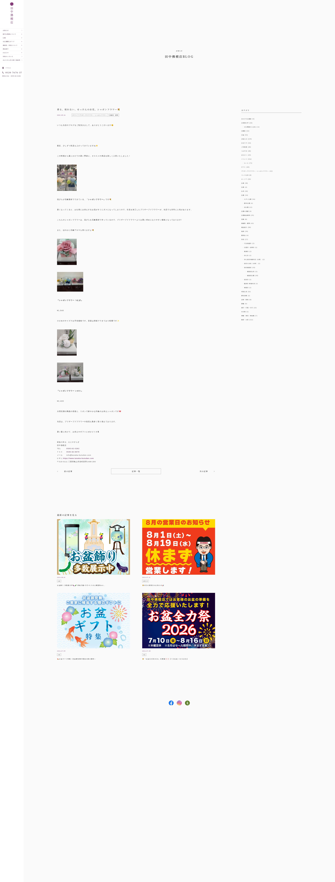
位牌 (242, 219)
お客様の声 (245, 123)
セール (246, 163)
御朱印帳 (244, 295)
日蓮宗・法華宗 (249, 247)
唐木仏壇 (247, 203)
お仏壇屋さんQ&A (250, 127)
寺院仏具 (244, 291)
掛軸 (242, 304)
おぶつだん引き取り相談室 (11, 60)
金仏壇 (246, 207)
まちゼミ (244, 155)
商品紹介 (244, 227)
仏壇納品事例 (245, 215)
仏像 (242, 187)
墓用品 (243, 235)
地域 (242, 231)
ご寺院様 (244, 147)
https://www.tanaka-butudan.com (78, 458)
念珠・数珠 (245, 299)
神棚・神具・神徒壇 (247, 316)
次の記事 (204, 471)
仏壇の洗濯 (245, 211)
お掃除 (243, 131)
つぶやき (244, 151)
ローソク (244, 179)
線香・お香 (245, 320)
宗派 (242, 239)
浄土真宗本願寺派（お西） (253, 259)
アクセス (8, 68)
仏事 (242, 183)
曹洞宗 (246, 251)
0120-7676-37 (13, 72)
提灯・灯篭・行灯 (247, 308)
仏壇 (242, 195)
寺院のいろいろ (8, 56)
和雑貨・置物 (245, 223)
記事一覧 (136, 471)
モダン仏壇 (248, 199)
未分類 (243, 312)
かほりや (244, 143)
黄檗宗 (246, 287)
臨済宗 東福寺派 (249, 283)
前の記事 (68, 471)
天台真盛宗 (248, 243)
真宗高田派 (248, 267)
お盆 (242, 135)
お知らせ (6, 30)
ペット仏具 (245, 175)
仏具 (242, 191)
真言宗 (246, 279)
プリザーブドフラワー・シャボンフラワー (255, 171)
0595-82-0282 (16, 76)
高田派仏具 (250, 271)
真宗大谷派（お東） (250, 263)
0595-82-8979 (73, 452)
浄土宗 (246, 255)
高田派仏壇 (250, 275)
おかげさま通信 (246, 119)
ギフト (243, 167)
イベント (244, 159)
